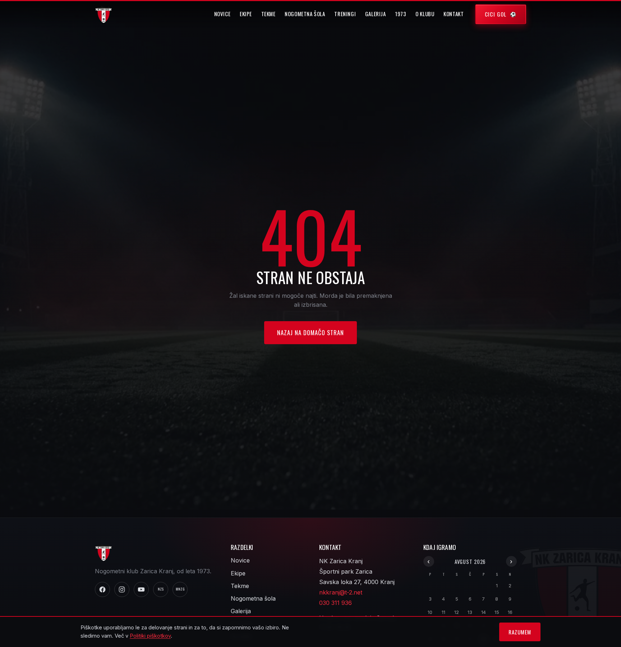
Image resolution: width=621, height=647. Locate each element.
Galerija (375, 14)
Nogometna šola (305, 14)
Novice (222, 14)
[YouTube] (141, 589)
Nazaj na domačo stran (310, 332)
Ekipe (246, 14)
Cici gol (496, 14)
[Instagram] (121, 589)
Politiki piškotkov (150, 636)
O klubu (424, 14)
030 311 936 (335, 602)
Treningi (345, 14)
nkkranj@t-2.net (340, 592)
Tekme (268, 14)
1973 (400, 14)
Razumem (520, 632)
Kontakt (453, 14)
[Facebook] (102, 589)
